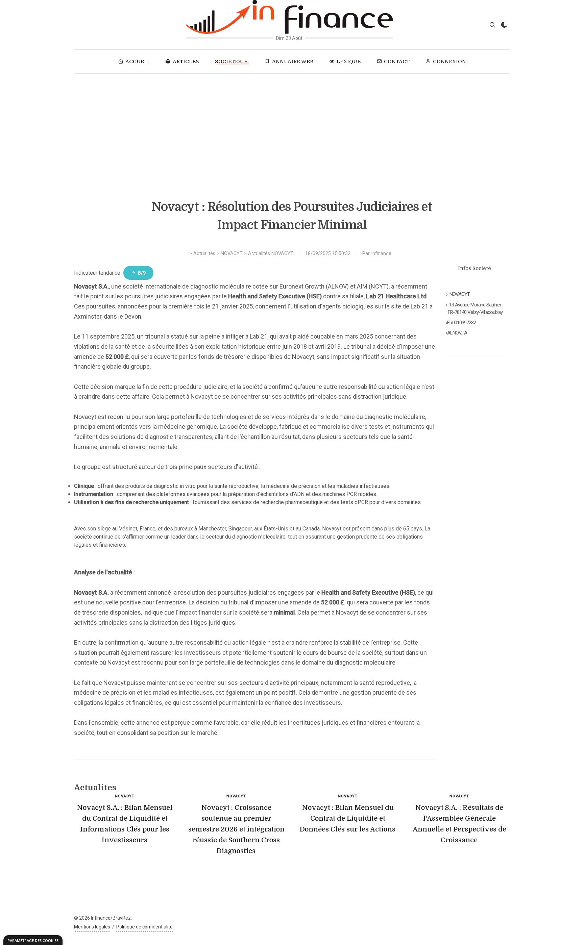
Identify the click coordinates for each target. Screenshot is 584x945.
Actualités (204, 253)
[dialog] (33, 940)
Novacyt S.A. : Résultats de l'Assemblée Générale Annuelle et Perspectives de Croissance (459, 824)
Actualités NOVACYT (270, 253)
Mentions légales (92, 926)
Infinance (381, 253)
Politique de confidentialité (144, 926)
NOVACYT (232, 253)
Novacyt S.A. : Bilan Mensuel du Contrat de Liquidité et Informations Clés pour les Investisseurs (124, 824)
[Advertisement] (292, 124)
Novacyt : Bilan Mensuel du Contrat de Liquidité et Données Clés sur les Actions (347, 818)
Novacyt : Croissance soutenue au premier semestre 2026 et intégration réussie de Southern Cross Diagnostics (236, 829)
